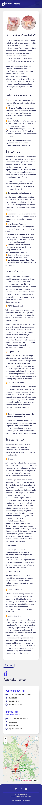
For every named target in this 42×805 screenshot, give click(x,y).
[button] (37, 3)
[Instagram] (21, 788)
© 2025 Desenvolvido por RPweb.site (21, 800)
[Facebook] (26, 788)
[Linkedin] (15, 788)
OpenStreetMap (26, 780)
